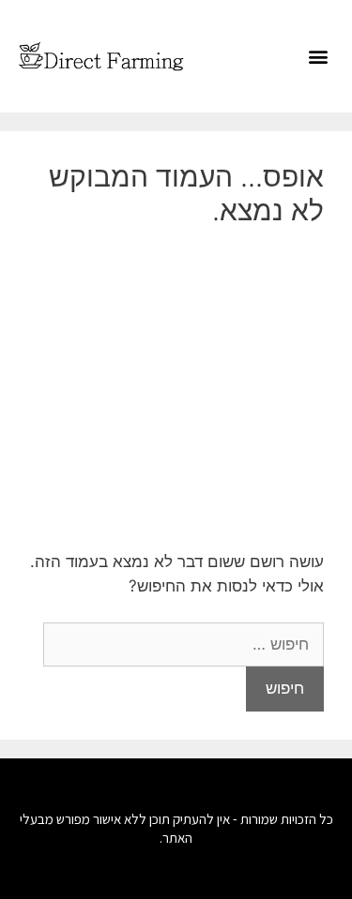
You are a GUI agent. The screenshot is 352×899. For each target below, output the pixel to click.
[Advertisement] (176, 388)
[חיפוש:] (183, 644)
